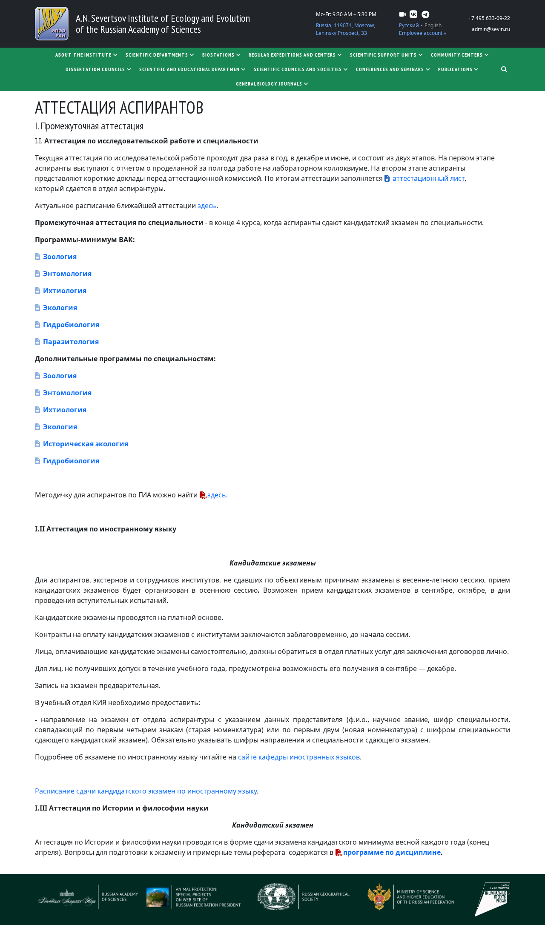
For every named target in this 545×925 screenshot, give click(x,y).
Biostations (218, 54)
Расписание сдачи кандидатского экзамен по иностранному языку (146, 791)
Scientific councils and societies (298, 69)
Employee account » (422, 33)
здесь (207, 205)
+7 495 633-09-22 (489, 18)
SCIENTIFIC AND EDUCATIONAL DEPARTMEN (189, 69)
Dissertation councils (95, 69)
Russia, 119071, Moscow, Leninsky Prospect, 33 (345, 29)
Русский (409, 25)
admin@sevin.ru (491, 29)
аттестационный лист (429, 178)
